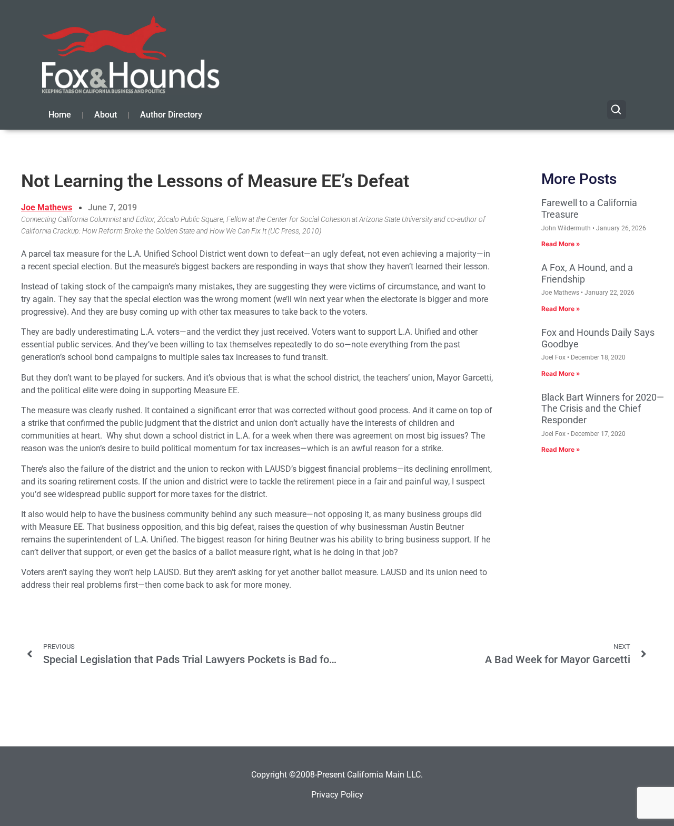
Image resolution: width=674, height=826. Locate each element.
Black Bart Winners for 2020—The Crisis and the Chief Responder (602, 408)
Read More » (560, 244)
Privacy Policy (337, 795)
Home (59, 115)
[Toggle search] (616, 109)
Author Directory (171, 115)
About (105, 115)
